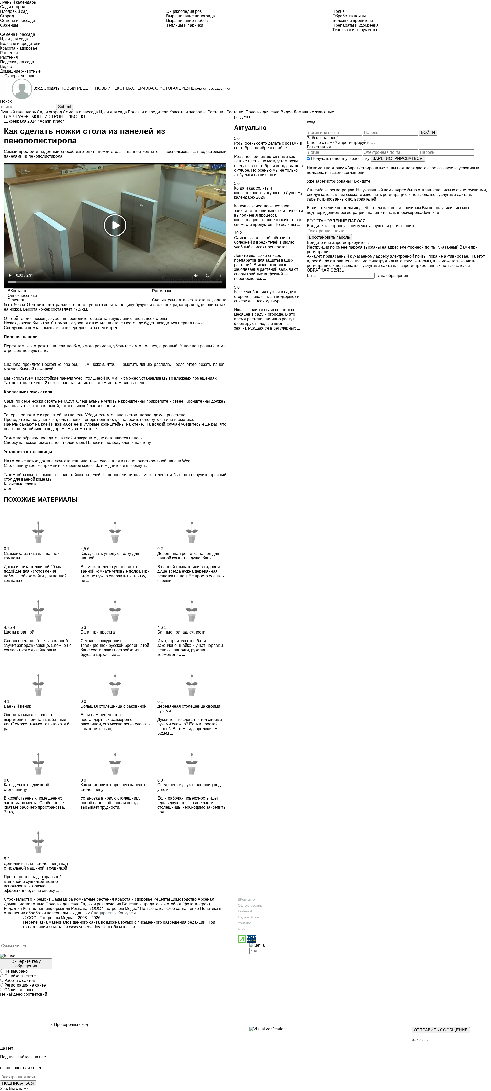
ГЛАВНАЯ (13, 116)
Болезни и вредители (142, 904)
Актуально (250, 127)
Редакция (13, 908)
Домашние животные (24, 904)
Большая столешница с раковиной (114, 706)
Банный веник (17, 706)
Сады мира (61, 899)
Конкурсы (127, 913)
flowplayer (190, 283)
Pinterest (245, 911)
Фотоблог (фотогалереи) (186, 904)
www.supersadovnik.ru (89, 927)
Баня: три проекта (98, 632)
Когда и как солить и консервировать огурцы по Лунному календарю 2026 (268, 193)
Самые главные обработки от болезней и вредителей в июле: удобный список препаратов (264, 242)
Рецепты (161, 899)
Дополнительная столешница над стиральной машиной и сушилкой (36, 865)
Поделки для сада (62, 904)
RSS (241, 929)
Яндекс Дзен (248, 917)
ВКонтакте (246, 899)
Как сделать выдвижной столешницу (26, 787)
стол (8, 488)
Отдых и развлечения (100, 904)
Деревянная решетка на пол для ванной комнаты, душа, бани (188, 555)
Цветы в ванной (19, 632)
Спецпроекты (104, 913)
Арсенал (205, 899)
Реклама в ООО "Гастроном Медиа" (105, 908)
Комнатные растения (93, 899)
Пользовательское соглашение (169, 908)
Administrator (52, 121)
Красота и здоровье (133, 899)
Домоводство (183, 899)
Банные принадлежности (181, 632)
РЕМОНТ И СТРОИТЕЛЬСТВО (55, 116)
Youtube (244, 923)
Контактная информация (46, 908)
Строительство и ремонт (27, 899)
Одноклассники (251, 905)
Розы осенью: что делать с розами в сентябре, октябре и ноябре (268, 145)
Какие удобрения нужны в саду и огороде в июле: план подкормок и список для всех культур (266, 296)
